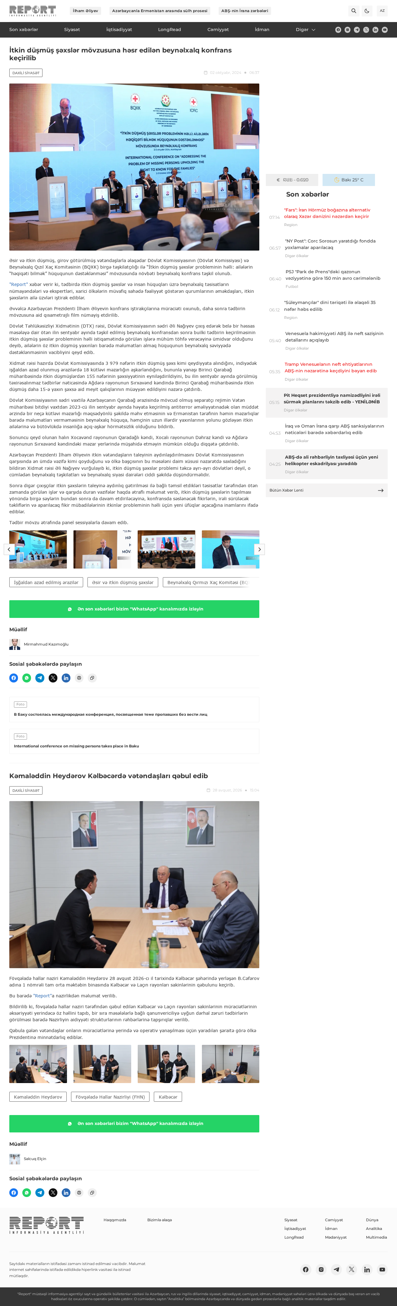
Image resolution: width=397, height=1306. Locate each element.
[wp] (26, 677)
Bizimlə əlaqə (159, 1220)
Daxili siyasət (25, 73)
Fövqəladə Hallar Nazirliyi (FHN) (110, 1097)
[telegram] (357, 30)
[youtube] (385, 30)
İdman (331, 1228)
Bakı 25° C (352, 180)
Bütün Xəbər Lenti (286, 490)
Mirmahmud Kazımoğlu (46, 644)
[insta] (347, 30)
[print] (79, 677)
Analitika (374, 1228)
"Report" (18, 284)
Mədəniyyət (336, 1237)
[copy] (92, 677)
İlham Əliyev (85, 10)
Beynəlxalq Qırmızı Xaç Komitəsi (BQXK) (211, 582)
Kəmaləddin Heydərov (38, 1097)
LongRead (294, 1237)
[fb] (338, 30)
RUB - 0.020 (296, 180)
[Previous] (9, 549)
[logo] (32, 11)
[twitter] (366, 30)
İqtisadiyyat (295, 1228)
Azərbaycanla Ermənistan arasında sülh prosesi (159, 10)
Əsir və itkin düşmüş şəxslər (123, 582)
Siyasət (290, 1220)
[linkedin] (375, 30)
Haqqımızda (115, 1220)
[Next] (259, 549)
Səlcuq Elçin (35, 1158)
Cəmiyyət (334, 1220)
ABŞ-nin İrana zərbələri (244, 10)
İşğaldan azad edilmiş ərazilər (46, 582)
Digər (302, 29)
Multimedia (376, 1237)
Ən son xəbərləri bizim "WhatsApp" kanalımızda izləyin (140, 609)
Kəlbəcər (168, 1097)
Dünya (372, 1220)
